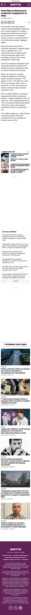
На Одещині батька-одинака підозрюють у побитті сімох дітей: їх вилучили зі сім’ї (14, 260)
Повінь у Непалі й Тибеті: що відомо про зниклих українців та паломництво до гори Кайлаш (15, 371)
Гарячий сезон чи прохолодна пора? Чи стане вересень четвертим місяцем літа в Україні (15, 268)
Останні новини (9, 232)
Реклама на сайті (7, 555)
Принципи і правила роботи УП (11, 559)
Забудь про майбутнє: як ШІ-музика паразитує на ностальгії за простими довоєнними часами (15, 431)
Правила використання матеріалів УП (15, 557)
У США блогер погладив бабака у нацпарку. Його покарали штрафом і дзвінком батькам (15, 401)
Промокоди (25, 559)
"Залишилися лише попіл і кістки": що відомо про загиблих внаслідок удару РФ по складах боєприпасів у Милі (15, 245)
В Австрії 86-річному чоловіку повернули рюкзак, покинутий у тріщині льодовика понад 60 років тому (14, 237)
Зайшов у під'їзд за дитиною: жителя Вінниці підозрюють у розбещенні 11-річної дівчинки (13, 525)
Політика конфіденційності (21, 555)
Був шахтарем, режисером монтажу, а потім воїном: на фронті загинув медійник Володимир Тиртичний (15, 275)
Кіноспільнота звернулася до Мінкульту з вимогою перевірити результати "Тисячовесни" (13, 253)
